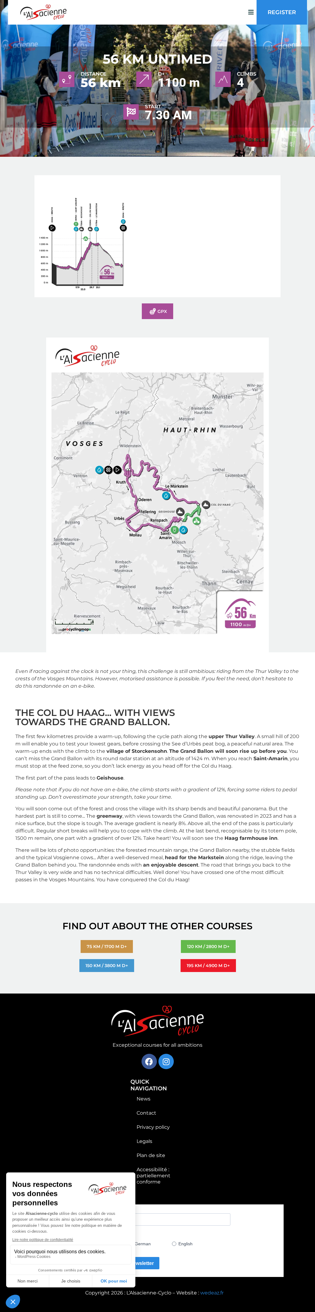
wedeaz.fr (212, 1293)
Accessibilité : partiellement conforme (153, 1176)
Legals (144, 1141)
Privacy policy (153, 1127)
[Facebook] (149, 1061)
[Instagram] (166, 1061)
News (143, 1099)
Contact (146, 1113)
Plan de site (151, 1155)
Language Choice (105, 1234)
